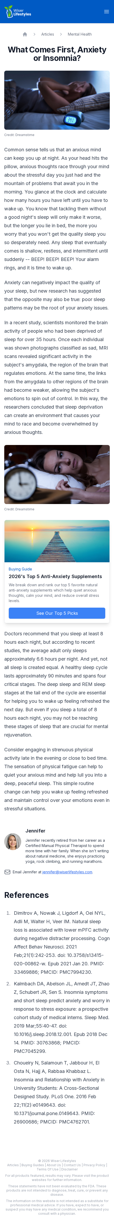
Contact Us (73, 1165)
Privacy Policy (95, 1165)
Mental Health (80, 34)
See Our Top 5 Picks (57, 613)
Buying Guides (33, 1165)
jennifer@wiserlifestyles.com (67, 872)
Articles (47, 34)
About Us (54, 1165)
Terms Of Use (48, 1169)
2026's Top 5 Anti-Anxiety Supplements (55, 576)
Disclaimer (69, 1169)
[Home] (25, 34)
